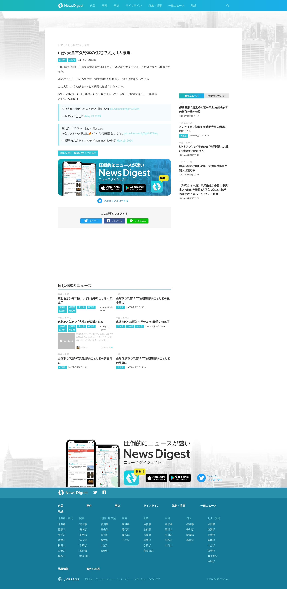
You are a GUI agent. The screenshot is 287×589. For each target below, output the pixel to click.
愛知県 (126, 534)
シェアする (116, 221)
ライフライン (134, 5)
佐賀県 (211, 529)
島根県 (168, 529)
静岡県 (126, 529)
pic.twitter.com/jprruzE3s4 (124, 108)
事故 (116, 5)
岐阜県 (126, 524)
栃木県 (83, 529)
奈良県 (147, 545)
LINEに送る (140, 221)
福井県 (104, 540)
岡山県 (168, 534)
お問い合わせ (140, 579)
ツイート (94, 221)
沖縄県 (211, 561)
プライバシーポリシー (105, 579)
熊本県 (211, 540)
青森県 (62, 307)
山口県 (168, 545)
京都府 (147, 529)
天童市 (85, 45)
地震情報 (63, 568)
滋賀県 (147, 524)
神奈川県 (84, 556)
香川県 (190, 529)
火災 (92, 5)
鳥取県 (168, 524)
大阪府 (147, 534)
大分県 (211, 545)
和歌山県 (148, 550)
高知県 (190, 540)
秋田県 (91, 307)
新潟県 (104, 524)
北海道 (61, 524)
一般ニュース (176, 5)
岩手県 (72, 307)
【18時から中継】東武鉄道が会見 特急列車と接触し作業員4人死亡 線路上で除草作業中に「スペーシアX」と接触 (203, 189)
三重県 (126, 540)
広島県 (168, 540)
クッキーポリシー (125, 579)
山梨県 (104, 545)
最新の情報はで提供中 (78, 153)
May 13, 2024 (93, 116)
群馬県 (83, 534)
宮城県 (82, 307)
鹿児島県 (213, 556)
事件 (104, 5)
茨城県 (83, 524)
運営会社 (89, 579)
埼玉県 (184, 136)
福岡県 (211, 524)
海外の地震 (93, 568)
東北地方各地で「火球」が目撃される (80, 321)
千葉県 (83, 545)
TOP (60, 45)
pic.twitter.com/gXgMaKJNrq (141, 133)
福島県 (72, 311)
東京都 (83, 550)
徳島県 (190, 524)
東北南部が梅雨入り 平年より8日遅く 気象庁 (142, 321)
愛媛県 (190, 534)
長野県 (104, 550)
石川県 (104, 534)
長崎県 (211, 534)
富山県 (104, 529)
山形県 (75, 45)
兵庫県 (147, 540)
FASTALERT (154, 579)
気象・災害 (155, 5)
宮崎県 (211, 550)
